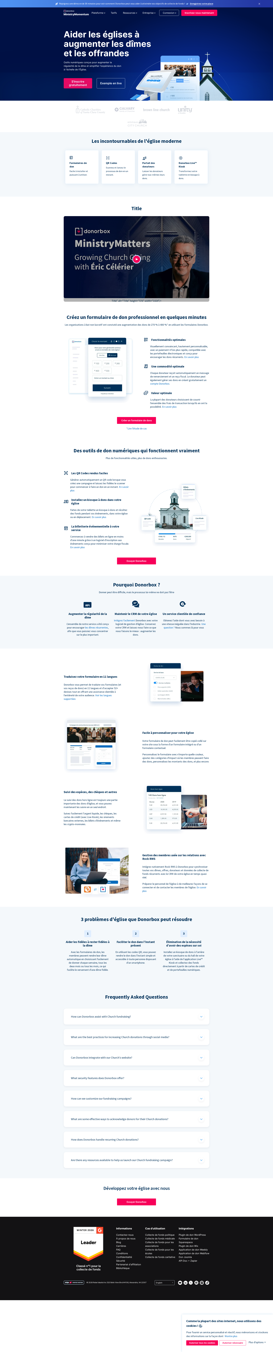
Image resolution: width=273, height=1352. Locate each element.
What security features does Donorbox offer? (97, 1078)
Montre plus (231, 1336)
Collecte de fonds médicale (160, 1238)
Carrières (121, 1246)
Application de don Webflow (194, 1253)
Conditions (122, 1253)
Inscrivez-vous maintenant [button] (199, 12)
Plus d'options (256, 1342)
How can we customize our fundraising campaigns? (101, 1098)
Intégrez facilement (124, 620)
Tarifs (114, 12)
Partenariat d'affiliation (128, 1264)
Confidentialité (124, 1257)
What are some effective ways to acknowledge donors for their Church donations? (119, 1119)
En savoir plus (191, 357)
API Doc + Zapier (188, 1260)
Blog (118, 1242)
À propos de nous (125, 1238)
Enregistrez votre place (201, 3)
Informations (124, 1228)
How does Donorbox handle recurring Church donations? (105, 1139)
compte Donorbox (159, 383)
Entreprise (148, 12)
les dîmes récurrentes (96, 627)
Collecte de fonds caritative (160, 1257)
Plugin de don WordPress (192, 1234)
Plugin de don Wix (188, 1246)
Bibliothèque (123, 1268)
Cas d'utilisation (155, 1228)
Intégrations (186, 1228)
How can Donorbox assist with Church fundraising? (101, 1016)
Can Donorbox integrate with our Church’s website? (101, 1057)
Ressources (129, 12)
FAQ (118, 1249)
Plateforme (97, 12)
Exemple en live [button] (111, 83)
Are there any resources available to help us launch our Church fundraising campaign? (122, 1160)
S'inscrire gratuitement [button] (78, 83)
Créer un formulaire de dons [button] (136, 420)
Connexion (168, 12)
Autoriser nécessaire (232, 1343)
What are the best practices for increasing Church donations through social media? (120, 1037)
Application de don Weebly (193, 1249)
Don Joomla (185, 1257)
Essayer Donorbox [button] (136, 561)
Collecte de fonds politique (159, 1234)
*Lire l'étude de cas (136, 428)
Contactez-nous (125, 1234)
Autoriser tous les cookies (202, 1343)
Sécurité (120, 1260)
